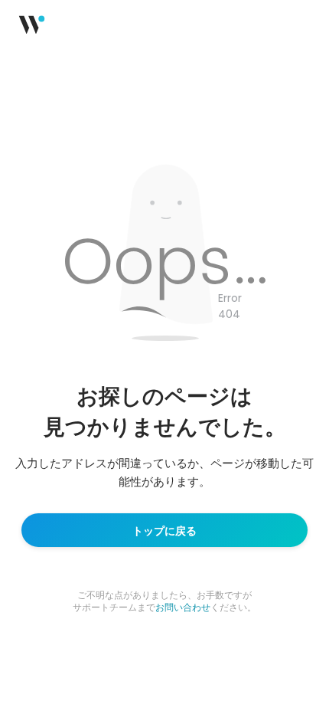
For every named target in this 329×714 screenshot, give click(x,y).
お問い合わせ (182, 606)
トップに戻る (164, 530)
